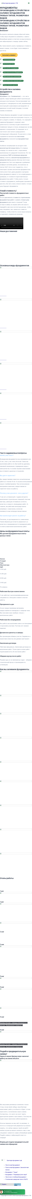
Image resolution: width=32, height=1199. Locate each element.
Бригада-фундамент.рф (14, 1160)
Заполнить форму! (9, 55)
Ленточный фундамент (12, 1165)
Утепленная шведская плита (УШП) (16, 1179)
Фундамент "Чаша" (11, 1172)
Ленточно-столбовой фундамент (15, 1177)
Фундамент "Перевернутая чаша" (16, 1174)
